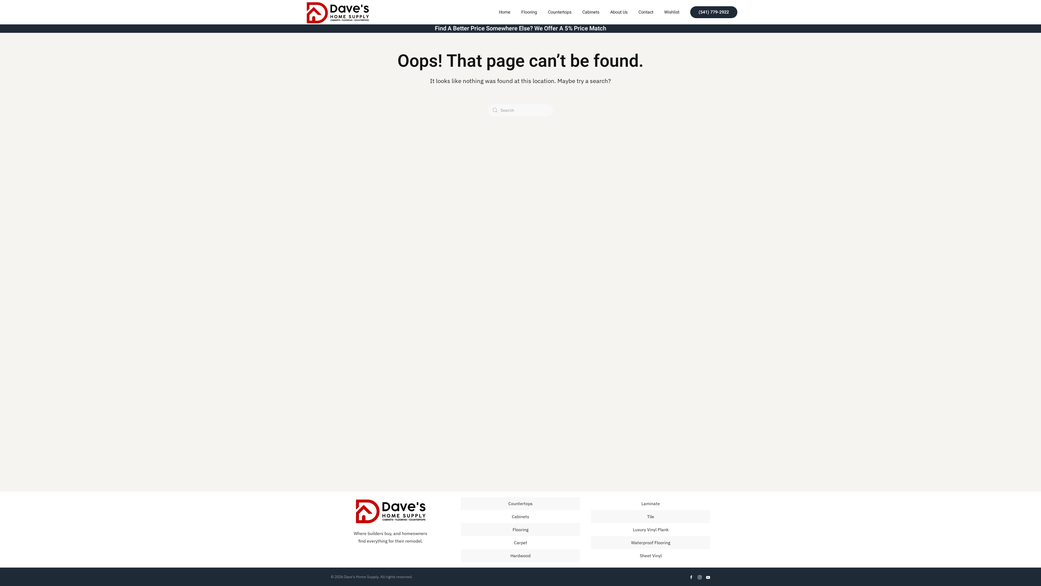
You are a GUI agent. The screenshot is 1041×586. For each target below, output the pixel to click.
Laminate (650, 503)
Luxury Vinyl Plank (651, 529)
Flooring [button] (529, 12)
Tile (650, 516)
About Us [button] (619, 12)
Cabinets (590, 12)
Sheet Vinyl (651, 555)
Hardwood (520, 555)
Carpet (520, 542)
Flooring (520, 529)
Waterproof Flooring (650, 542)
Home (504, 12)
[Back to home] (337, 12)
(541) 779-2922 (714, 12)
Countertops (559, 12)
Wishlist (671, 12)
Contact (645, 12)
